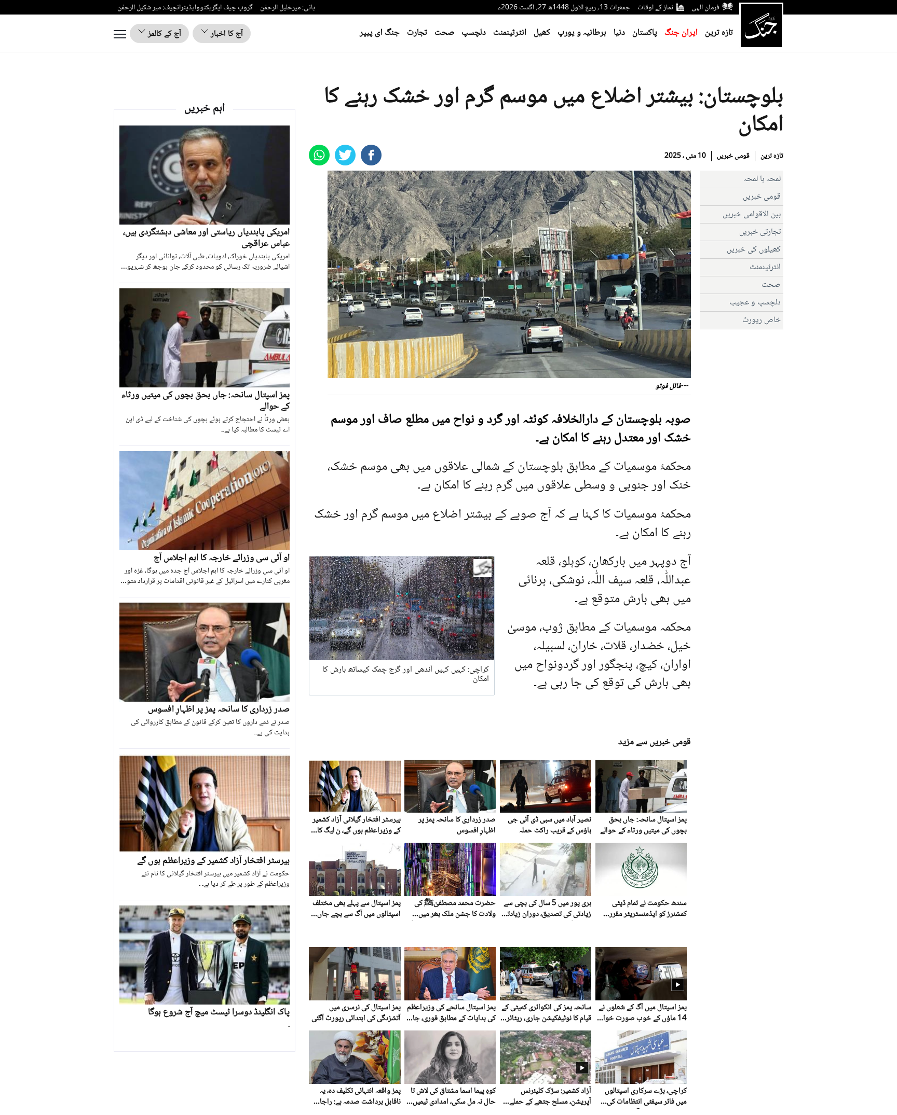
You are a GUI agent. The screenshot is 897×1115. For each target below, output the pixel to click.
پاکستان (644, 32)
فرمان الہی (705, 8)
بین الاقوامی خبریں (752, 214)
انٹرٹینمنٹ (509, 32)
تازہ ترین (719, 32)
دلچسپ (473, 32)
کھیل (542, 32)
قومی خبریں (733, 156)
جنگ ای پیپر (380, 32)
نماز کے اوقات (655, 8)
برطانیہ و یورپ (582, 32)
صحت (444, 32)
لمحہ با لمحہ (762, 179)
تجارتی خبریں (760, 232)
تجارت (417, 32)
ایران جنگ (681, 32)
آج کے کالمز (163, 34)
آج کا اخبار (226, 34)
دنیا (619, 32)
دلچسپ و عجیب (755, 303)
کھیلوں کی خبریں (754, 250)
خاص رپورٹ (761, 320)
